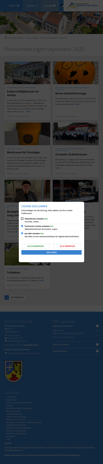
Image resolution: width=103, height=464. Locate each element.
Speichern (51, 252)
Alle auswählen (35, 246)
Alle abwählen (67, 246)
